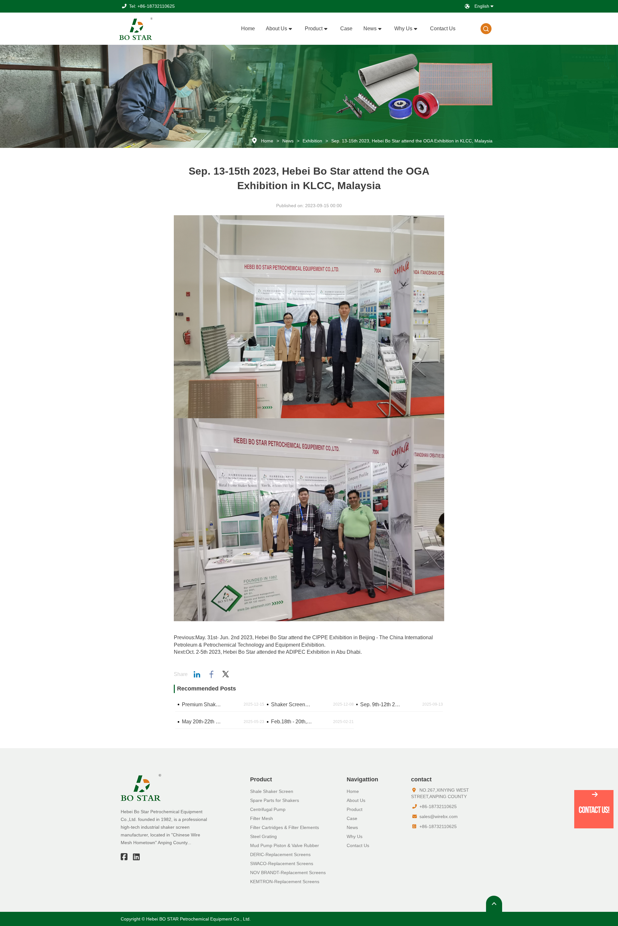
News (288, 140)
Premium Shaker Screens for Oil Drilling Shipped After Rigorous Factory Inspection (202, 704)
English (482, 6)
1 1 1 (486, 28)
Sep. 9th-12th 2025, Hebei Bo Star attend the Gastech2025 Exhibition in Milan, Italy (381, 704)
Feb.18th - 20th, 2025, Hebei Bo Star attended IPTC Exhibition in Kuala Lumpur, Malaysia (292, 721)
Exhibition (312, 140)
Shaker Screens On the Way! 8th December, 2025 (292, 704)
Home (267, 140)
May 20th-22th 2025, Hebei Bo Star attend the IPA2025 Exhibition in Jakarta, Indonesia (202, 721)
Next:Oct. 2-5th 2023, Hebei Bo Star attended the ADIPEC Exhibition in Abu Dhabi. (268, 652)
